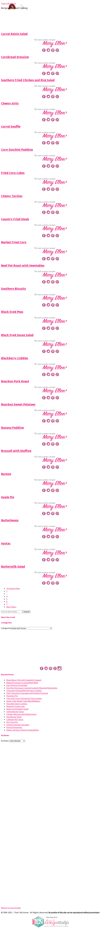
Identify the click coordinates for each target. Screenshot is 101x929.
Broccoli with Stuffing (16, 451)
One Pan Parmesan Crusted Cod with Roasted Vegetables (31, 688)
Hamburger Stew (14, 716)
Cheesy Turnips (11, 196)
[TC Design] (50, 927)
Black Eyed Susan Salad (17, 335)
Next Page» (11, 606)
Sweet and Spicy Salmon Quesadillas (22, 730)
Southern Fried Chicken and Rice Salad (28, 80)
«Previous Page (13, 588)
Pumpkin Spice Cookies (16, 703)
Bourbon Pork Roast (15, 381)
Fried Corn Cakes (13, 173)
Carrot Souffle (10, 126)
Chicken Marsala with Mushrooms (21, 714)
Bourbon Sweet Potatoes (18, 404)
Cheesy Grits (10, 103)
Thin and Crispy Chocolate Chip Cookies (24, 698)
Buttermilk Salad (13, 566)
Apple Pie (7, 497)
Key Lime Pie (12, 722)
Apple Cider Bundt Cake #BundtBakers (23, 701)
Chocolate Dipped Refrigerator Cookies (24, 690)
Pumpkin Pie (12, 695)
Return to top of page (11, 907)
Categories (6, 628)
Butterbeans (10, 520)
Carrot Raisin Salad (14, 34)
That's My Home (8, 3)
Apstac (6, 543)
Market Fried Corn (13, 242)
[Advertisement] (50, 20)
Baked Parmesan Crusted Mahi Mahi (22, 682)
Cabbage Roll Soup (14, 719)
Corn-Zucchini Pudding (17, 149)
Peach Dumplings (14, 727)
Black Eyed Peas (12, 312)
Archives (5, 740)
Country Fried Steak (15, 219)
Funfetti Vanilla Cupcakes (17, 724)
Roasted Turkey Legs (15, 706)
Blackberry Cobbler (14, 358)
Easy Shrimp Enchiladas (16, 685)
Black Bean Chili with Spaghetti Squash (23, 680)
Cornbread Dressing (15, 57)
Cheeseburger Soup (15, 711)
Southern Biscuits (13, 288)
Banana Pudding (12, 427)
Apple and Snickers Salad (17, 709)
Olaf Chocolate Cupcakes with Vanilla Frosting (27, 693)
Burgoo (6, 474)
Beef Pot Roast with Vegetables (22, 265)
